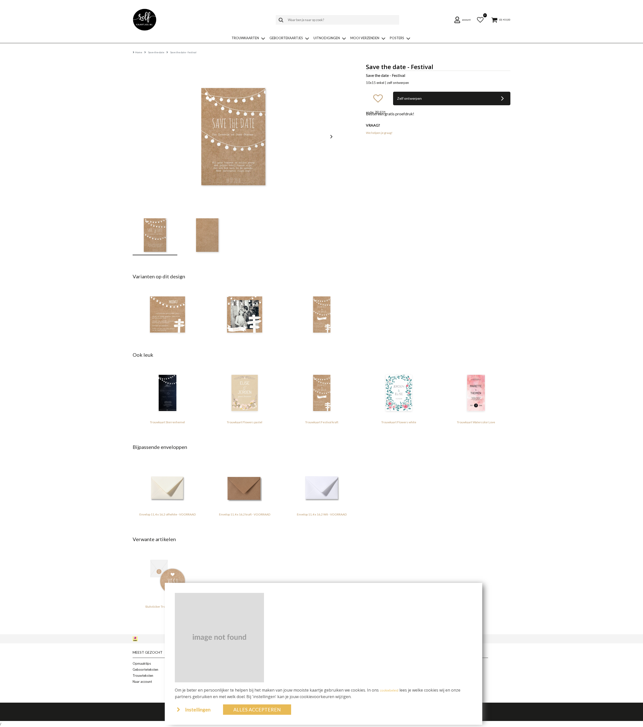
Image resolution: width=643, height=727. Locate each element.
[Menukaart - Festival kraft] (167, 314)
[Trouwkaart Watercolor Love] (476, 393)
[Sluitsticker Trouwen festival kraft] (167, 577)
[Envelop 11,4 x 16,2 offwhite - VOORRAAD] (167, 485)
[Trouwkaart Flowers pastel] (244, 393)
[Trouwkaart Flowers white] (398, 393)
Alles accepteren (257, 709)
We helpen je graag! (379, 133)
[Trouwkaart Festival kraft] (321, 314)
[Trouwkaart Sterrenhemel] (167, 393)
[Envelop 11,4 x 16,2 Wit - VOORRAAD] (321, 485)
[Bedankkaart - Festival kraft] (244, 314)
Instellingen (197, 709)
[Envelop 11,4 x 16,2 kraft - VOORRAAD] (244, 485)
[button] (464, 19)
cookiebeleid (389, 690)
